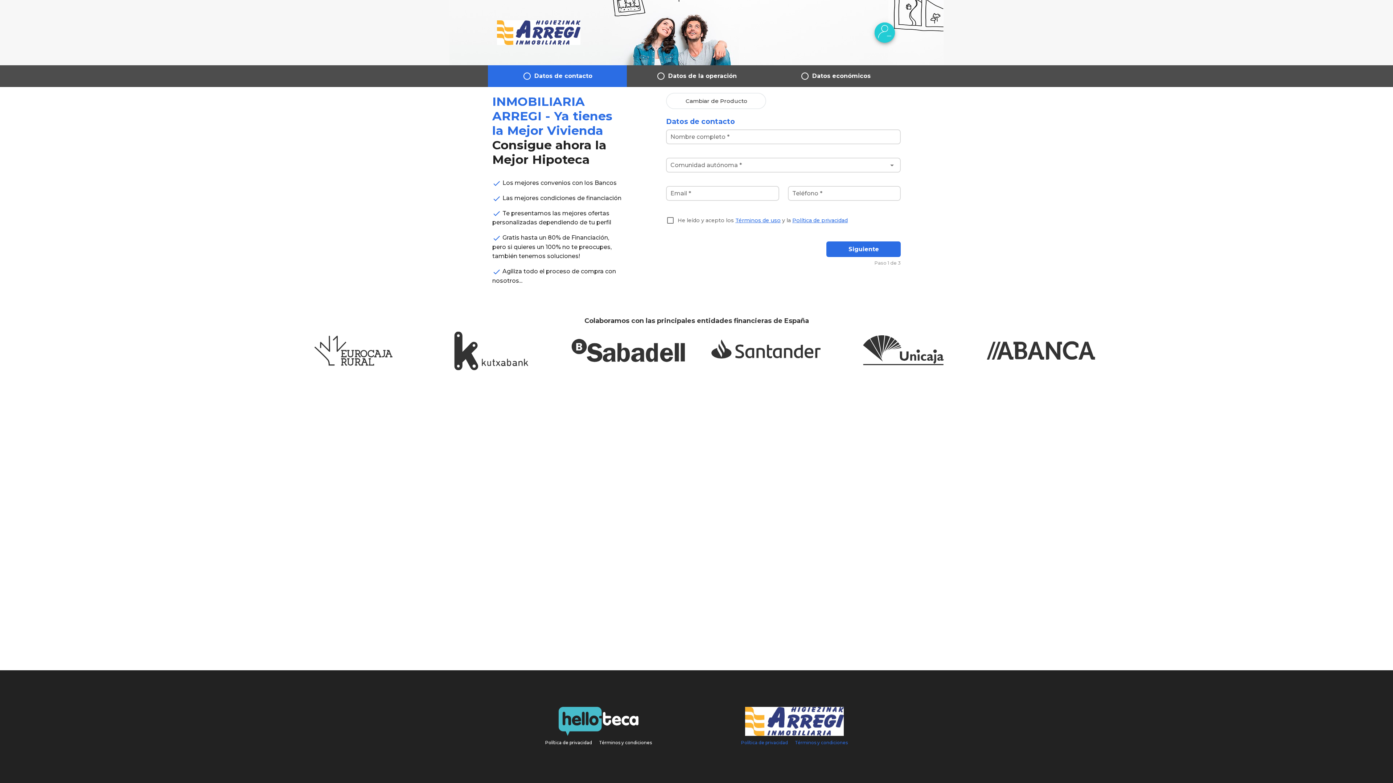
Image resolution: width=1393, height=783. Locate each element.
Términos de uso (758, 220)
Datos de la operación (702, 75)
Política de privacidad (820, 220)
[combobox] (783, 165)
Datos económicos (841, 75)
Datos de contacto (563, 75)
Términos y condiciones (625, 742)
